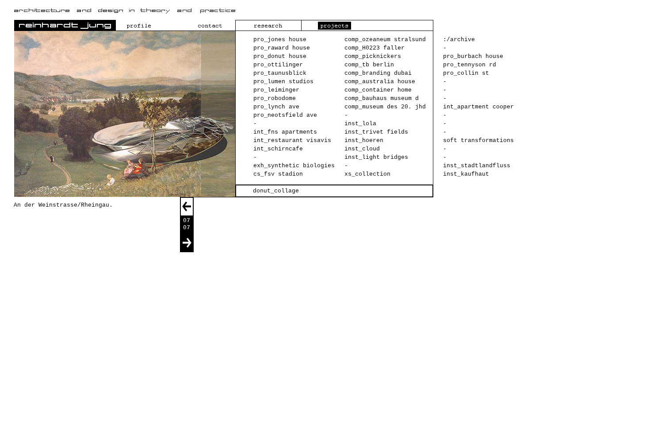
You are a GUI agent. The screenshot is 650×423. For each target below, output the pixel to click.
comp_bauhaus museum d (381, 98)
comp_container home (378, 90)
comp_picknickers (372, 56)
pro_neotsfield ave (285, 115)
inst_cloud (362, 149)
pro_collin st (466, 73)
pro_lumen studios (283, 81)
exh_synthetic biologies (294, 165)
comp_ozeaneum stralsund (385, 39)
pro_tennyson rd (469, 65)
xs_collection (367, 174)
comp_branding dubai (378, 73)
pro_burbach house (473, 56)
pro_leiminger (276, 90)
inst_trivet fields (376, 132)
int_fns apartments (285, 132)
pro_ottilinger (278, 65)
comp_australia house (379, 81)
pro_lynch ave (276, 107)
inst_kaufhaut (466, 174)
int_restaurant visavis (292, 140)
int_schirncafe (278, 149)
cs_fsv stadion (278, 174)
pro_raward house (281, 48)
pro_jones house (279, 39)
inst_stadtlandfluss (476, 165)
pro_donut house (279, 56)
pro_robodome (274, 98)
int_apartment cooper (478, 107)
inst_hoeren (363, 140)
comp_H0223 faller (374, 48)
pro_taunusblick (279, 73)
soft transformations (478, 140)
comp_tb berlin (369, 65)
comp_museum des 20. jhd (385, 107)
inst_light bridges (376, 157)
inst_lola (360, 123)
